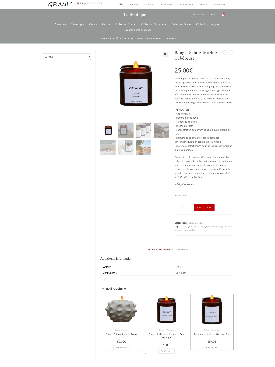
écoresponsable (213, 226)
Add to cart (204, 207)
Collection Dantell (125, 24)
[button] (165, 54)
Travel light (77, 24)
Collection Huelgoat (208, 24)
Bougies (190, 222)
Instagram (219, 4)
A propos (133, 4)
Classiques (199, 222)
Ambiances (166, 4)
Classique (60, 24)
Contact (149, 4)
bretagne (201, 226)
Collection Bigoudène (153, 24)
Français (83, 3)
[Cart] (223, 14)
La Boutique (135, 14)
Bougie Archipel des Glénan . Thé (212, 334)
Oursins (125, 330)
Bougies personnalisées (137, 30)
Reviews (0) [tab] (182, 249)
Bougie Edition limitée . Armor (122, 334)
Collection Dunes (181, 24)
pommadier (189, 230)
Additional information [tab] (159, 249)
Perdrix (106, 24)
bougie (192, 226)
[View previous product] (225, 52)
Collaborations (186, 4)
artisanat (184, 226)
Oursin (93, 24)
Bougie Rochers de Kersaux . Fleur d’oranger (166, 336)
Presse (203, 4)
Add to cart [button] (121, 347)
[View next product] (231, 52)
